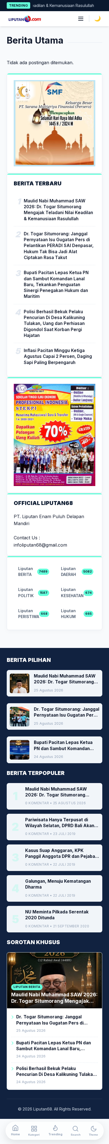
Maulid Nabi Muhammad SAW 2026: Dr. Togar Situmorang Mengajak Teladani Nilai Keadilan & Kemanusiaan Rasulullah (58, 209)
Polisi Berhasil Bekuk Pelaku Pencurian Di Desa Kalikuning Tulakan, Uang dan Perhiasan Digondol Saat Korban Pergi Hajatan (54, 323)
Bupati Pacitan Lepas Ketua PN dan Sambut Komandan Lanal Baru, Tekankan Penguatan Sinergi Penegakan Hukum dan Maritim (56, 284)
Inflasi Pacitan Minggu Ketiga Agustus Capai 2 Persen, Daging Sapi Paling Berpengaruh (58, 356)
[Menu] (81, 18)
